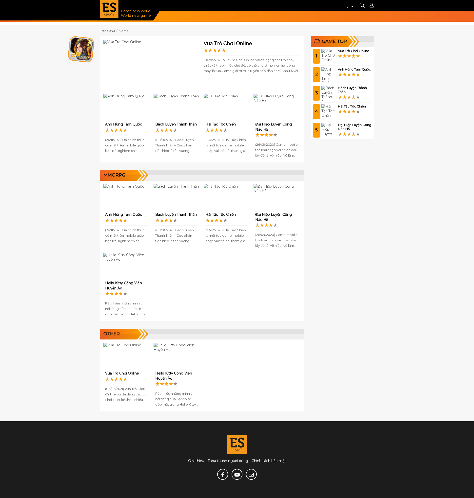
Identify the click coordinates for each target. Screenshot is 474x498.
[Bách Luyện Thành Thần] (177, 107)
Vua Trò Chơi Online (228, 43)
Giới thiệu (196, 461)
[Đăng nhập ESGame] (372, 5)
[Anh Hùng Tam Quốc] (126, 107)
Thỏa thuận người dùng (228, 461)
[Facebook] (222, 474)
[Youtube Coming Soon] (237, 474)
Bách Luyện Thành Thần (176, 124)
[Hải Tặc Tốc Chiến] (227, 107)
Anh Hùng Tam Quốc (123, 124)
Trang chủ (107, 31)
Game (123, 31)
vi (348, 6)
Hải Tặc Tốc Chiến (220, 124)
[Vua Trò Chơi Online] (151, 65)
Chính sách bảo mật (269, 461)
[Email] (251, 474)
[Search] (362, 5)
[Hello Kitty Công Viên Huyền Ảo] (126, 266)
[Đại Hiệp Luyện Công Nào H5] (277, 107)
